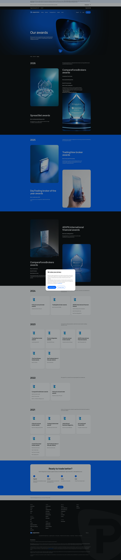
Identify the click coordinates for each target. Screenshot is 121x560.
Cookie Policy (59, 283)
